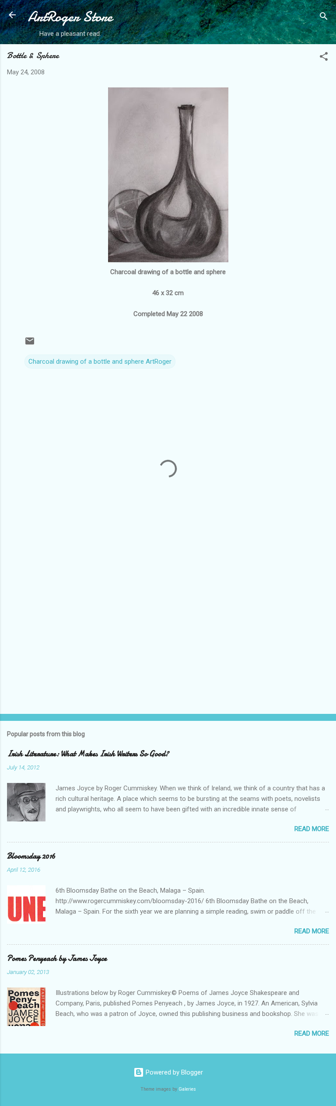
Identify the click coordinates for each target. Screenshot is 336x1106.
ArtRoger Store (70, 17)
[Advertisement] (168, 638)
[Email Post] (29, 344)
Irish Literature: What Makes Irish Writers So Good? (88, 753)
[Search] (323, 17)
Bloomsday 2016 (31, 856)
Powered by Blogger (173, 1072)
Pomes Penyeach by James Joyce (57, 958)
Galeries (187, 1089)
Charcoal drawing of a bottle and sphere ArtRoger (100, 361)
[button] (323, 58)
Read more (311, 829)
